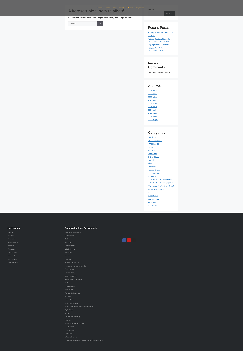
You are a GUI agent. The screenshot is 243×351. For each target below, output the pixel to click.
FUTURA (151, 36)
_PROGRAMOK (153, 144)
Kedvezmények (118, 8)
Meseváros (152, 176)
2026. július (152, 91)
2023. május (153, 120)
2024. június (152, 110)
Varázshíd (152, 202)
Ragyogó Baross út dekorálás (159, 45)
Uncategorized (153, 199)
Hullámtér (151, 167)
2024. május (152, 113)
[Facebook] (124, 240)
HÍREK (150, 163)
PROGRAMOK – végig (156, 189)
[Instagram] (134, 240)
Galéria (130, 8)
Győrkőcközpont (154, 157)
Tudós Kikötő (153, 196)
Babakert (151, 147)
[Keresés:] (82, 24)
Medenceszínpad (154, 173)
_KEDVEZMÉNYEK (155, 141)
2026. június (152, 94)
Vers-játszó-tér (154, 206)
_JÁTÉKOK (152, 137)
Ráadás (151, 193)
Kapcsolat (140, 8)
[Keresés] (100, 23)
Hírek (108, 8)
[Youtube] (129, 240)
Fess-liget (152, 150)
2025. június (152, 100)
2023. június (152, 116)
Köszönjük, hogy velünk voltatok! (160, 33)
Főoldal (100, 8)
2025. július (152, 97)
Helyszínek (152, 160)
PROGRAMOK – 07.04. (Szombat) (161, 183)
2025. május (152, 103)
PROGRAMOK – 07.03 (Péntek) (160, 180)
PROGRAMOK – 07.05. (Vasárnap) (161, 186)
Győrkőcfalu (152, 154)
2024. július (152, 107)
